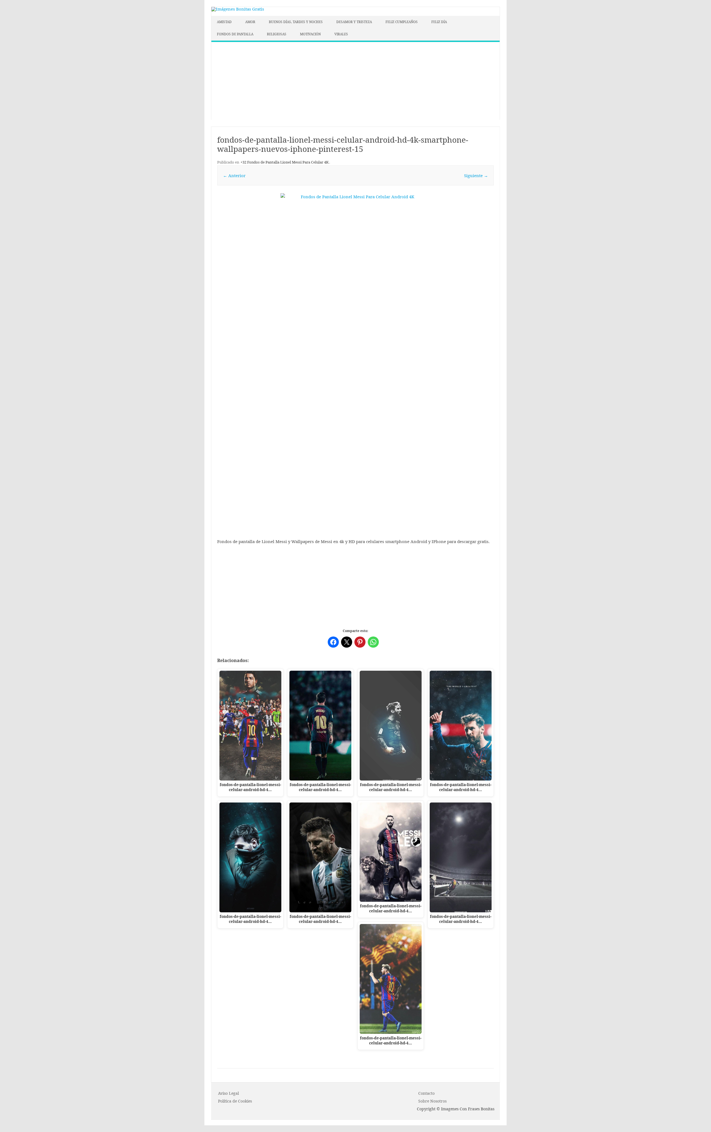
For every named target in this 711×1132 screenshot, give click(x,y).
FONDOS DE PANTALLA (235, 34)
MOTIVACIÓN (310, 34)
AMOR (250, 21)
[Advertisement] (355, 81)
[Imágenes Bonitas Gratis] (237, 9)
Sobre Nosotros (432, 1101)
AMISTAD (224, 21)
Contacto (426, 1093)
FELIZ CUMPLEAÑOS (401, 21)
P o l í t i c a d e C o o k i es (235, 1101)
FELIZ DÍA (439, 21)
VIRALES (341, 34)
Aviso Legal (228, 1093)
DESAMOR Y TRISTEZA (354, 21)
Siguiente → (476, 175)
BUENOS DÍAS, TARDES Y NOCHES (296, 21)
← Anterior (234, 175)
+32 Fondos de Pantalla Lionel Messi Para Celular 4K (285, 162)
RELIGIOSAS (276, 34)
